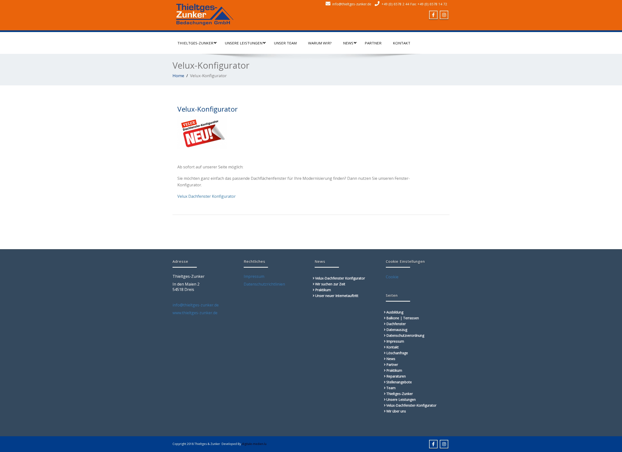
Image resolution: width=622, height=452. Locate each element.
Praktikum (323, 290)
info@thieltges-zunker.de (351, 4)
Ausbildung (394, 312)
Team (391, 388)
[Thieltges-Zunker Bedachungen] (205, 13)
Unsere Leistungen (243, 43)
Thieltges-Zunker (195, 43)
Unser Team (285, 43)
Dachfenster (396, 323)
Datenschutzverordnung (405, 335)
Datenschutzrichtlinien (264, 284)
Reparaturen (396, 376)
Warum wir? (320, 43)
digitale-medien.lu (254, 444)
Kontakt (401, 43)
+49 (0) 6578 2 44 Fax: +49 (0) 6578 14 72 (414, 4)
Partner (373, 43)
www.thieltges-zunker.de (195, 312)
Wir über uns (396, 411)
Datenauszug (396, 329)
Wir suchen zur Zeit (330, 284)
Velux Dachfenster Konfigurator (206, 196)
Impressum (254, 276)
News (348, 43)
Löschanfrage (397, 353)
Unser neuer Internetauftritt (336, 295)
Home (178, 75)
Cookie (392, 276)
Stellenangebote (399, 382)
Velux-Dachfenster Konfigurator (340, 278)
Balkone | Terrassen (402, 318)
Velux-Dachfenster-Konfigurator (411, 405)
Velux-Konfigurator (207, 109)
